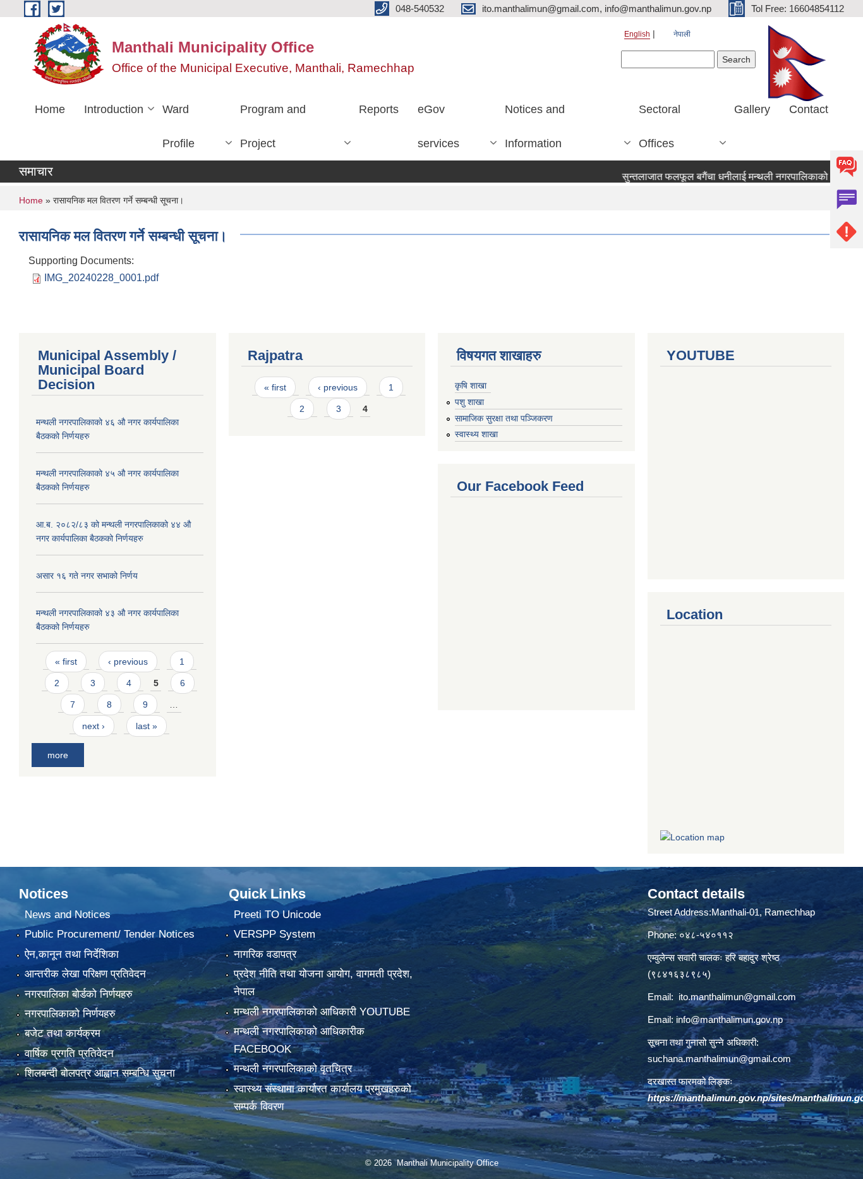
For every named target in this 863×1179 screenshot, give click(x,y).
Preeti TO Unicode (277, 915)
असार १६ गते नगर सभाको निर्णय (87, 576)
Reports (379, 109)
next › (93, 726)
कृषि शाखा (470, 385)
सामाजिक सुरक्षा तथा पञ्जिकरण (504, 418)
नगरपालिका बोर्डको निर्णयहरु (79, 994)
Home (50, 109)
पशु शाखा (469, 402)
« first (66, 661)
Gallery (752, 109)
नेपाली (682, 34)
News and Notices (68, 915)
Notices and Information (535, 126)
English (637, 34)
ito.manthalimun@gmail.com (737, 996)
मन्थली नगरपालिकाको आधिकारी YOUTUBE (322, 1012)
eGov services (438, 126)
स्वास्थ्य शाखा (476, 434)
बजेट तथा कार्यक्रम (62, 1033)
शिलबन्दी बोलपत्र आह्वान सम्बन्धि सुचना (100, 1073)
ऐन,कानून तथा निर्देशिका (72, 954)
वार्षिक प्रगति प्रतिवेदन (69, 1054)
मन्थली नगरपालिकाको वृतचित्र (293, 1069)
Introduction (113, 109)
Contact (808, 109)
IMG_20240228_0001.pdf (101, 277)
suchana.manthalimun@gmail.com (719, 1058)
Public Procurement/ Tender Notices (110, 934)
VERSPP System (274, 934)
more (57, 755)
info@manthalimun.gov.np (729, 1019)
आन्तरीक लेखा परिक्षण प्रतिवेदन (85, 974)
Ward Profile (178, 126)
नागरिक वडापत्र (265, 954)
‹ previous (128, 661)
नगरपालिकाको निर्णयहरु (70, 1014)
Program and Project (273, 126)
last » (146, 726)
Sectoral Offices (659, 126)
